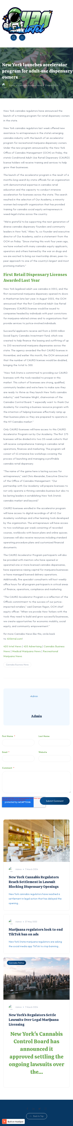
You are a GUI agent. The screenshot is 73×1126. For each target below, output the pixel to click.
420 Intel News (12, 646)
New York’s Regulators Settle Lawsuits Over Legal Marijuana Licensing (34, 1020)
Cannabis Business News (30, 85)
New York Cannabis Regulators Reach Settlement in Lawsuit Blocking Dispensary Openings (34, 882)
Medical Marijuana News (26, 651)
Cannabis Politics (16, 962)
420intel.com (14, 639)
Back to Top (38, 1116)
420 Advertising (33, 646)
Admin (12, 85)
